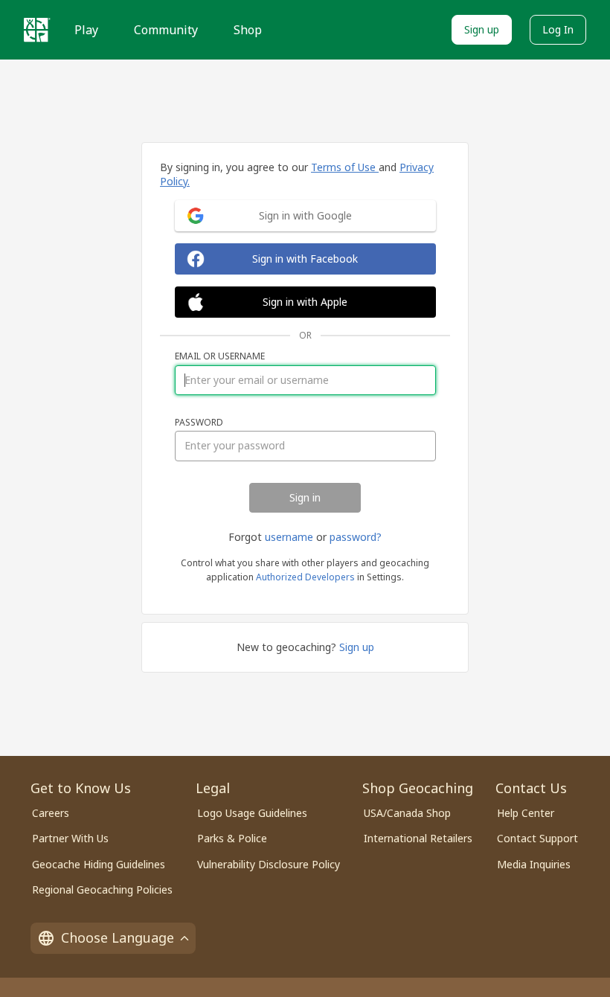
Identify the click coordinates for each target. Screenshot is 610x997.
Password (199, 423)
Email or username (220, 356)
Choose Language (117, 937)
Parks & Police (232, 838)
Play (86, 30)
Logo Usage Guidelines (252, 813)
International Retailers (418, 838)
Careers (50, 813)
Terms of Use (345, 167)
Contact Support (537, 838)
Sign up (481, 29)
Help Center (525, 813)
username (289, 537)
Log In (558, 29)
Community (166, 30)
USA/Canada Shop (407, 813)
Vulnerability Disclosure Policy (268, 864)
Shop (248, 30)
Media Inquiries (534, 864)
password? (356, 537)
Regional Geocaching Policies (102, 889)
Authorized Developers (305, 577)
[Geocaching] (37, 29)
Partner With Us (70, 838)
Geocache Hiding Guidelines (98, 864)
